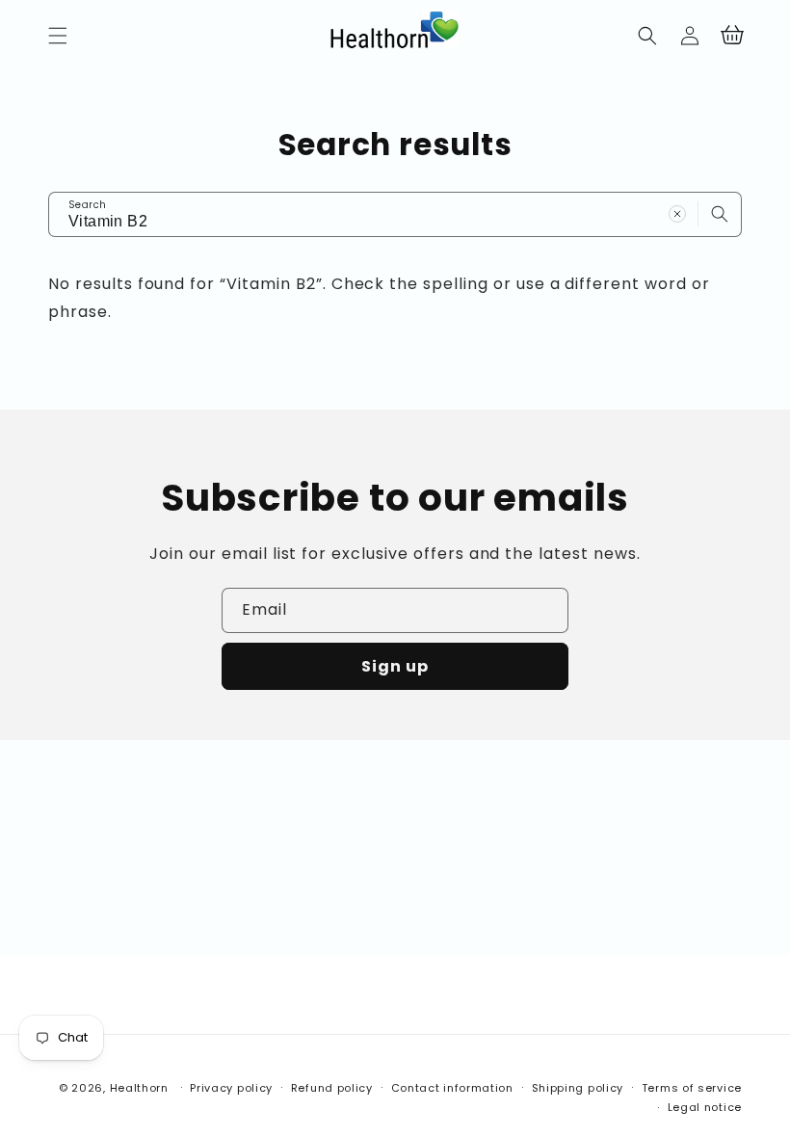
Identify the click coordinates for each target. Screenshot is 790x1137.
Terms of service (692, 1088)
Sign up (395, 666)
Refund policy (332, 1088)
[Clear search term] (677, 214)
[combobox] (395, 214)
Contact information (452, 1088)
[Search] (719, 214)
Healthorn (139, 1088)
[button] (58, 35)
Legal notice (705, 1107)
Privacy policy (231, 1088)
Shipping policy (578, 1088)
